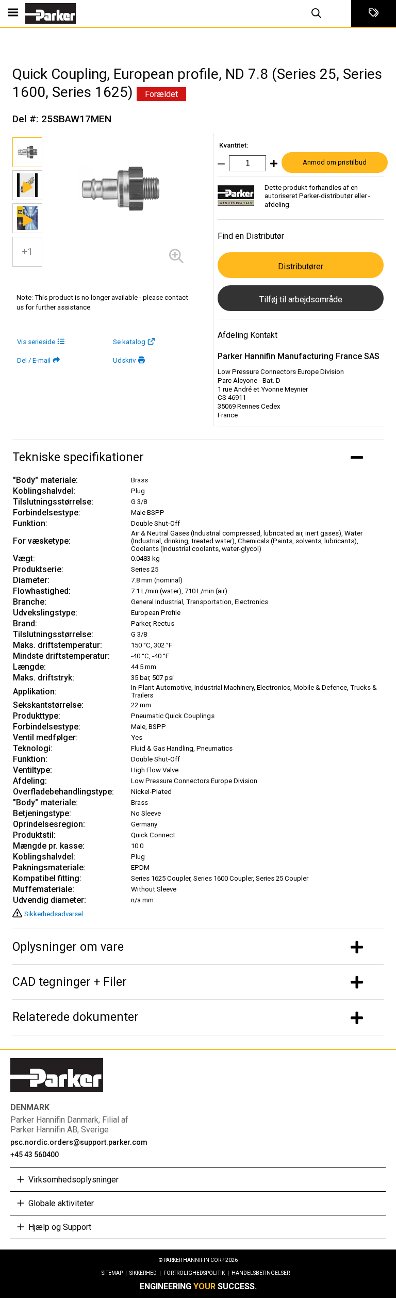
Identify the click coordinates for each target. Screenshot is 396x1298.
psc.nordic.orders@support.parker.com (78, 1142)
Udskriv (124, 360)
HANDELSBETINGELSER (261, 1273)
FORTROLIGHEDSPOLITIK (196, 1273)
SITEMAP (114, 1273)
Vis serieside (36, 342)
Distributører (300, 266)
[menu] (13, 13)
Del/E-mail (34, 360)
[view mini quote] (374, 13)
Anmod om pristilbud (335, 162)
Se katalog (129, 342)
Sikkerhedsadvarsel (53, 914)
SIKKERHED (145, 1273)
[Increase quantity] (271, 166)
